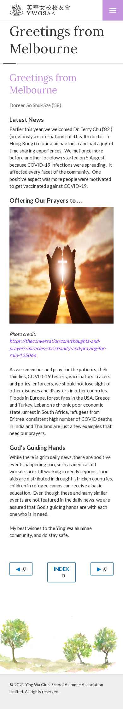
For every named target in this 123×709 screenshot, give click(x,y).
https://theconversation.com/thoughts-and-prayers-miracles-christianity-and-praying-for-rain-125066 (57, 348)
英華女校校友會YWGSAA (49, 10)
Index (61, 569)
